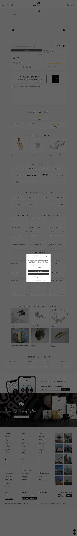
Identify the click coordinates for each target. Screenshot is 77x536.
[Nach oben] (74, 533)
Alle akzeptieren (38, 271)
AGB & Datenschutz (39, 280)
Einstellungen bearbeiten (38, 277)
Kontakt (44, 280)
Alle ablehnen (38, 274)
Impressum (33, 280)
